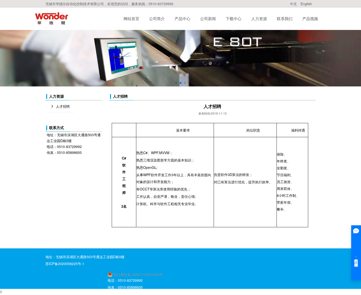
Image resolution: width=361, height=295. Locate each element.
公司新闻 (208, 18)
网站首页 (131, 18)
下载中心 (233, 18)
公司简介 (157, 18)
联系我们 (284, 18)
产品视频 (310, 18)
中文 (293, 3)
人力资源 (259, 18)
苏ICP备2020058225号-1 (64, 263)
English (306, 3)
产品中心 (182, 18)
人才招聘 (63, 106)
